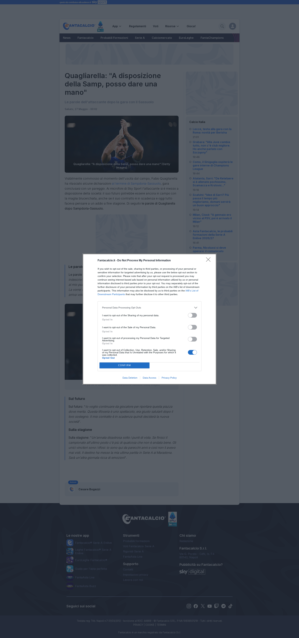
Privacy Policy (169, 377)
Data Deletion (130, 377)
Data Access (149, 377)
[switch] (192, 315)
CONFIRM (124, 365)
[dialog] (149, 319)
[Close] (209, 260)
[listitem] (149, 307)
